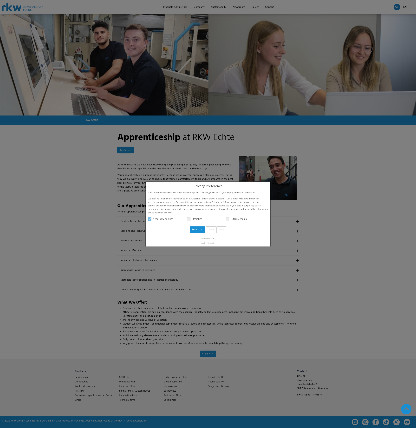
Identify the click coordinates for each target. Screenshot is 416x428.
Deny (211, 230)
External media (239, 219)
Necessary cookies (163, 219)
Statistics (197, 219)
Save (221, 230)
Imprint (203, 243)
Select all (197, 230)
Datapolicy (211, 243)
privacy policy (254, 206)
